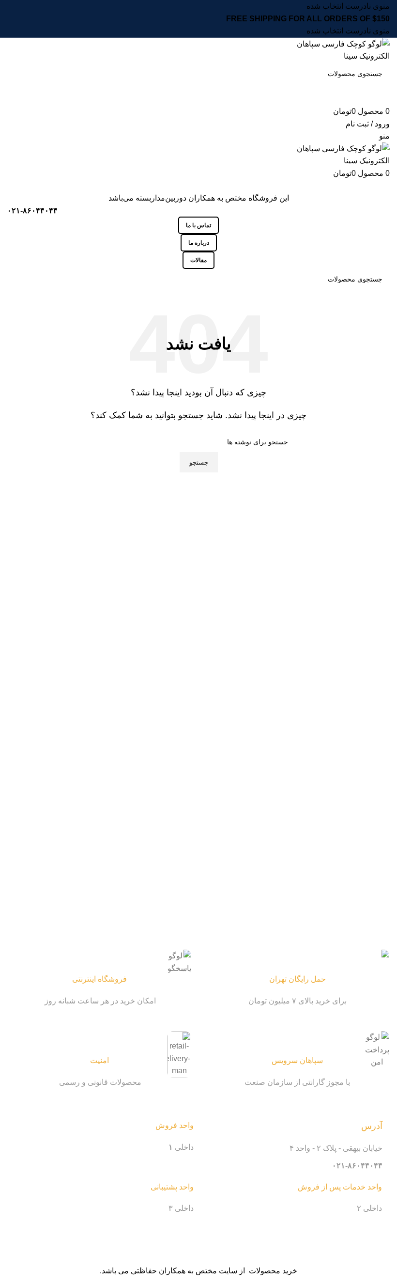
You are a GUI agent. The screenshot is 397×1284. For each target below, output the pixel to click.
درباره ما (198, 242)
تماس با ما (198, 225)
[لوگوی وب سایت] (330, 50)
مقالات (198, 260)
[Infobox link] (298, 978)
